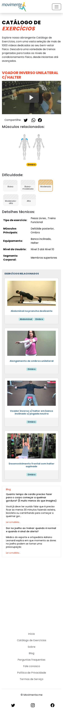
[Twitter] (26, 120)
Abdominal (26, 319)
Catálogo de (21, 25)
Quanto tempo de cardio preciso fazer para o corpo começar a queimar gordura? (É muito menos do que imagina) (31, 497)
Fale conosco (31, 666)
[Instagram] (33, 705)
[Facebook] (40, 120)
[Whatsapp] (33, 120)
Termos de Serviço (31, 679)
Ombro (39, 319)
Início (31, 634)
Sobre (31, 647)
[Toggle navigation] (56, 7)
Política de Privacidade (31, 673)
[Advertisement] (31, 592)
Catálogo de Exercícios (31, 640)
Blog (31, 653)
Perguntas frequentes (31, 660)
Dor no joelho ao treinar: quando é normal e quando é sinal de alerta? (31, 530)
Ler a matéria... (13, 522)
